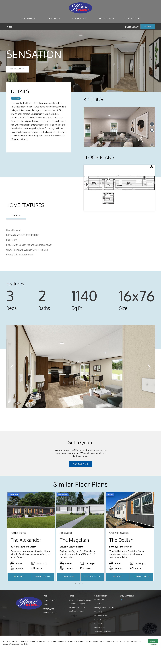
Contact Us (132, 18)
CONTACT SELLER (42, 576)
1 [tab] (76, 584)
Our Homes (28, 18)
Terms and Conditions (102, 632)
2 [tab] (80, 584)
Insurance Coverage (101, 616)
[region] (80, 642)
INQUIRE (147, 26)
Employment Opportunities (104, 608)
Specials (53, 18)
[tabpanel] (31, 536)
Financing (79, 18)
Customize (153, 644)
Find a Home (99, 600)
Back (10, 27)
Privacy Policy (99, 628)
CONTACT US (80, 464)
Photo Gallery (131, 27)
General (16, 215)
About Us (105, 18)
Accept (152, 641)
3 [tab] (83, 584)
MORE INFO (19, 576)
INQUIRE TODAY (17, 69)
